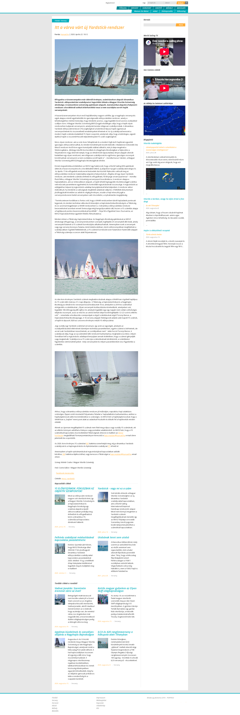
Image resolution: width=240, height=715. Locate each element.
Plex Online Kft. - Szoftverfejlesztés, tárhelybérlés (181, 700)
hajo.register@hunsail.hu (114, 435)
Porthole (70, 6)
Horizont (146, 8)
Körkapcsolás (167, 11)
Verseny (134, 8)
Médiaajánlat (101, 700)
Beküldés (181, 8)
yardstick (71, 478)
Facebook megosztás (65, 473)
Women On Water (141, 11)
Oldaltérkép (100, 705)
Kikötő (158, 8)
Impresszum (100, 698)
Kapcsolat (100, 703)
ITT (109, 446)
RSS (97, 708)
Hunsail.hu (65, 34)
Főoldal (123, 8)
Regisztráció (110, 3)
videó (155, 11)
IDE (87, 443)
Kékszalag (181, 11)
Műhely (169, 8)
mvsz (64, 478)
